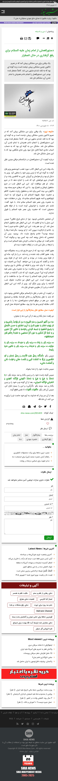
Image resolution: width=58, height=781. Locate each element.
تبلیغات (46, 718)
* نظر (51, 517)
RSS (11, 718)
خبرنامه (19, 718)
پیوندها (27, 712)
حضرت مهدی (32, 439)
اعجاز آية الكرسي (46, 599)
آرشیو (35, 712)
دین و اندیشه (40, 31)
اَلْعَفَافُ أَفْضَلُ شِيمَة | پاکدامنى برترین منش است (34, 571)
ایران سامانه (24, 751)
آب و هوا (18, 712)
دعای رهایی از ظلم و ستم (42, 593)
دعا (20, 439)
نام (52, 486)
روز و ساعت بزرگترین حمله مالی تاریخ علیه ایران (31, 690)
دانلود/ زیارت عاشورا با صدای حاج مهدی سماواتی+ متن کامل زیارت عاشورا (29, 18)
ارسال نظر (44, 428)
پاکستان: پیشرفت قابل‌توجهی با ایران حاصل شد (34, 661)
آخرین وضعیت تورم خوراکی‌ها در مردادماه (36, 554)
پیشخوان (50, 31)
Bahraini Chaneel (44, 611)
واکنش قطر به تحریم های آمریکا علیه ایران (36, 649)
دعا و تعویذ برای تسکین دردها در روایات (34, 461)
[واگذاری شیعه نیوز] (29, 22)
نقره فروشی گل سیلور (44, 628)
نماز (26, 435)
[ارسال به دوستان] (25, 38)
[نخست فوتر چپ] (29, 765)
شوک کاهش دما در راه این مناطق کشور (37, 566)
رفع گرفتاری (46, 439)
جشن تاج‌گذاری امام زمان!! (42, 657)
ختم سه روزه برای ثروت (43, 605)
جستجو (27, 718)
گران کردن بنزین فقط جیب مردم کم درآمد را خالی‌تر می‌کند (30, 558)
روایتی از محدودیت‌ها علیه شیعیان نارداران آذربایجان (29, 694)
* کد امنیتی (48, 504)
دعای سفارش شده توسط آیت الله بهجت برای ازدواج (32, 622)
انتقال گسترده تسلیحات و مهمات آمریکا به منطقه (34, 562)
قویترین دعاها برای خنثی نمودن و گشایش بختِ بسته (32, 617)
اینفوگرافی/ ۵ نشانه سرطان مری (40, 645)
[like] (29, 424)
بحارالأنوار (36, 435)
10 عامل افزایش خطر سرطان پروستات (38, 653)
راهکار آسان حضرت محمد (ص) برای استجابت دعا (30, 456)
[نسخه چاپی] (21, 38)
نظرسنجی (36, 718)
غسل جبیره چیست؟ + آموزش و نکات (34, 702)
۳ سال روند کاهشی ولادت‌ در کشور (36, 698)
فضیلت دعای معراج (27, 599)
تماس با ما (44, 712)
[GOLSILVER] (29, 674)
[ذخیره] (29, 38)
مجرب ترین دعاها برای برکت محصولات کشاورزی (31, 452)
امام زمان (16, 435)
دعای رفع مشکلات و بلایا (19, 605)
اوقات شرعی (7, 712)
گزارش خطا (45, 419)
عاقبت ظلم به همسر (20, 593)
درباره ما (55, 712)
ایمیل (51, 495)
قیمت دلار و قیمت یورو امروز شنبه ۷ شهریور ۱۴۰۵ (33, 575)
